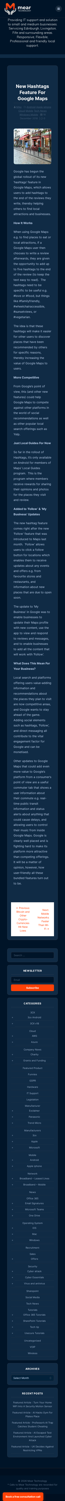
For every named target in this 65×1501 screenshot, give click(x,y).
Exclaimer (34, 1110)
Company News (32, 1049)
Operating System (32, 1223)
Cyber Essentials (34, 1277)
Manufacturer (32, 1105)
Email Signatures (34, 1203)
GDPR (32, 1080)
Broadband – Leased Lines (34, 1178)
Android (31, 107)
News (32, 1192)
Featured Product (32, 1068)
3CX (32, 1012)
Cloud (21, 110)
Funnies (32, 1074)
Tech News (40, 110)
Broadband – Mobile (34, 1184)
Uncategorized (32, 1340)
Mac (34, 1234)
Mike (19, 107)
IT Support (32, 1093)
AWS (34, 1035)
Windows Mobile (29, 114)
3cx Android (34, 1017)
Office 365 (32, 1198)
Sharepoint (32, 1291)
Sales (33, 1254)
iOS (34, 1227)
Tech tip (34, 1327)
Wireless (32, 1353)
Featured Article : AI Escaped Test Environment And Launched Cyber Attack (32, 1436)
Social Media (32, 1297)
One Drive (34, 1215)
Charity (34, 1054)
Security (32, 1266)
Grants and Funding (34, 1060)
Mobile (29, 110)
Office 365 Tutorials (34, 1314)
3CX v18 (34, 1023)
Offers (34, 1258)
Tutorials (32, 1309)
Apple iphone (43, 107)
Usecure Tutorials (34, 1333)
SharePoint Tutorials (34, 1320)
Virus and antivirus (34, 1283)
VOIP (32, 1346)
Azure (34, 1042)
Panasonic (34, 1116)
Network (32, 1173)
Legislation (33, 1099)
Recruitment (32, 1247)
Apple (34, 1141)
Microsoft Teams (34, 1209)
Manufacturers (32, 1130)
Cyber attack (34, 1271)
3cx (34, 1135)
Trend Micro (34, 1122)
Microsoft (34, 1147)
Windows (34, 1240)
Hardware (32, 1086)
